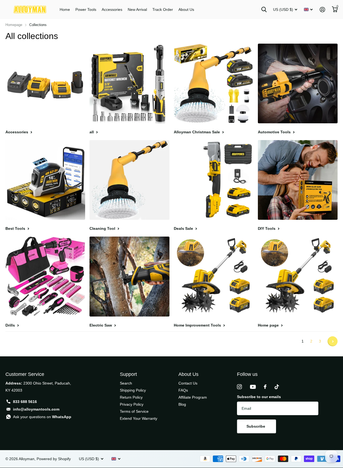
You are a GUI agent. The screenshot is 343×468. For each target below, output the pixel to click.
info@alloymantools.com (36, 409)
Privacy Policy (131, 404)
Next (333, 341)
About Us (186, 9)
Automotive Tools (275, 132)
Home (65, 9)
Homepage (13, 25)
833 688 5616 (25, 401)
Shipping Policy (133, 390)
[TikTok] (277, 386)
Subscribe (256, 426)
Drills (10, 325)
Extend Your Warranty (138, 418)
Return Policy (131, 397)
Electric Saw (101, 325)
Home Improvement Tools (198, 325)
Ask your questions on (42, 417)
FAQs (183, 390)
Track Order (162, 9)
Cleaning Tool (102, 228)
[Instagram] (239, 386)
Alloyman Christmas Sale (197, 132)
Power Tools (85, 9)
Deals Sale (184, 228)
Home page (269, 325)
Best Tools (15, 228)
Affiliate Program (192, 397)
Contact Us (187, 383)
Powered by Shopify (54, 459)
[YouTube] (253, 387)
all (92, 132)
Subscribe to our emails (259, 397)
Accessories (112, 9)
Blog (182, 404)
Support (128, 374)
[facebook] (265, 387)
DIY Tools (267, 228)
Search (126, 383)
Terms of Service (134, 411)
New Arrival (137, 9)
